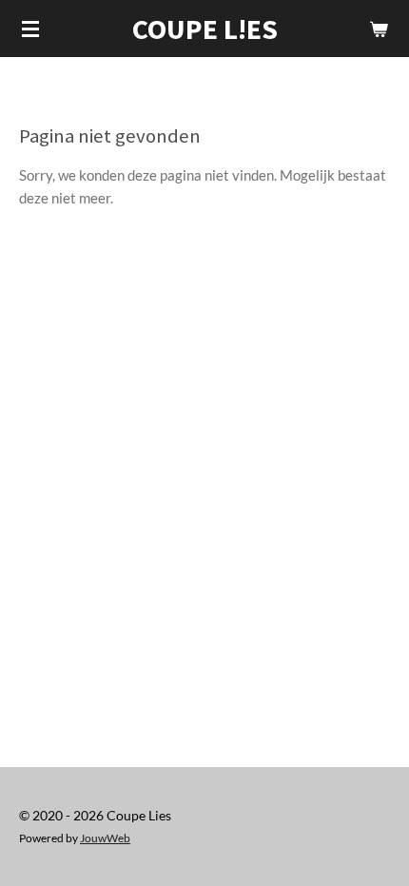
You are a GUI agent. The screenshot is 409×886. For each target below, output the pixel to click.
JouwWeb (105, 837)
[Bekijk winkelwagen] (378, 29)
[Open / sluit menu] (30, 29)
